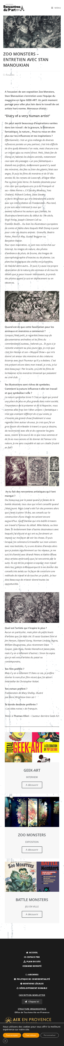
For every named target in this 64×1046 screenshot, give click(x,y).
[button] (32, 952)
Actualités (10, 74)
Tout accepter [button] (12, 1035)
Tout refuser (30, 1035)
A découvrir (32, 784)
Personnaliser (50, 1035)
